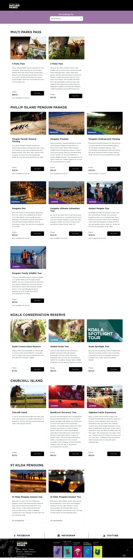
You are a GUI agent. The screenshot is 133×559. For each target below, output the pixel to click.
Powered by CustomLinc (66, 558)
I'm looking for (66, 15)
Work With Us (22, 556)
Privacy (31, 549)
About (24, 549)
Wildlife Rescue (30, 552)
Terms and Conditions (24, 554)
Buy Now (37, 93)
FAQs (19, 549)
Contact (20, 552)
